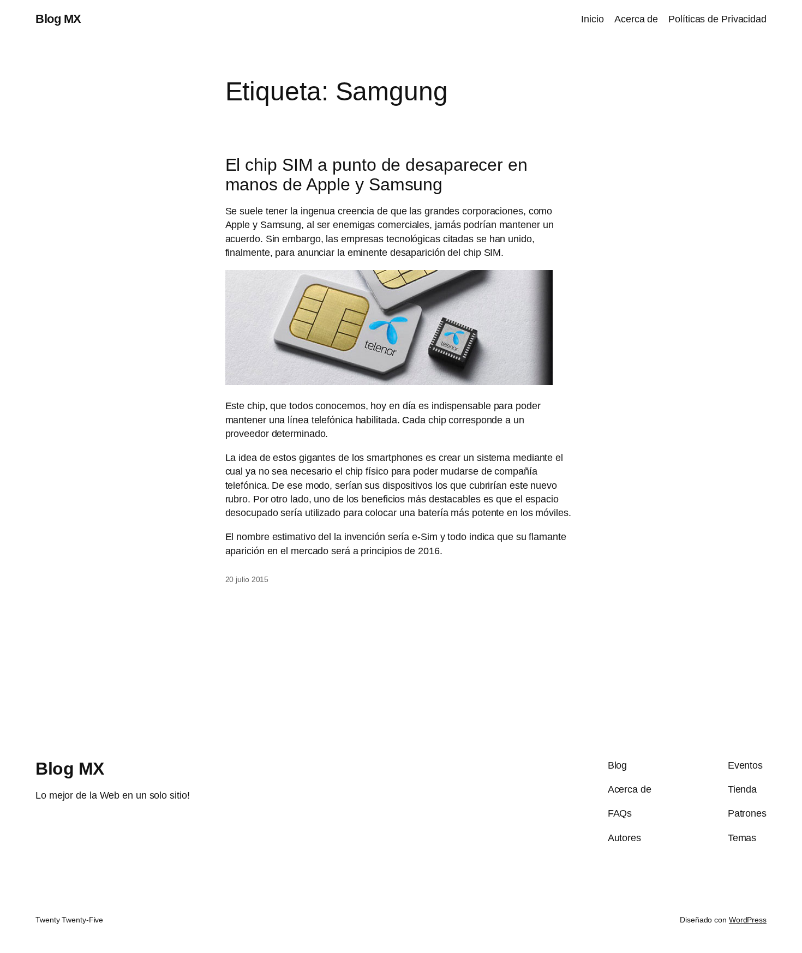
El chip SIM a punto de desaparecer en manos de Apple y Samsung (376, 174)
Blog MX (58, 19)
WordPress (748, 919)
